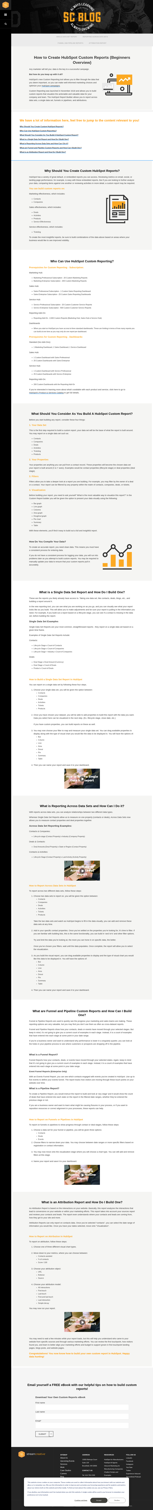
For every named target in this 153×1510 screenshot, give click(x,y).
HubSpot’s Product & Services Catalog (46, 393)
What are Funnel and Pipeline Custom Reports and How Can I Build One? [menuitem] (51, 148)
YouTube (129, 1467)
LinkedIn (129, 1458)
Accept (98, 1500)
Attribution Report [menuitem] (97, 43)
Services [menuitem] (63, 1464)
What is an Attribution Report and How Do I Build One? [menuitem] (43, 152)
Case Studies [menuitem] (65, 1470)
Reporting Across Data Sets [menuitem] (95, 37)
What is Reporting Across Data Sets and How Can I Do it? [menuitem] (44, 144)
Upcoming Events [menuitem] (67, 1461)
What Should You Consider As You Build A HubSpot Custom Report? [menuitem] (49, 135)
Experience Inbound (133, 1474)
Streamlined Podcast (133, 1477)
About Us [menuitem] (64, 1458)
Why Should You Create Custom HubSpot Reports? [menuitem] (42, 127)
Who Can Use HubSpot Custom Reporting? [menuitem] (38, 131)
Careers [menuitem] (63, 1474)
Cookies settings (80, 1500)
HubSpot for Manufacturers (113, 1459)
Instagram (129, 1464)
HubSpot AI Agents (110, 1463)
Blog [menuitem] (62, 1477)
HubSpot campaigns (51, 86)
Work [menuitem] (62, 1467)
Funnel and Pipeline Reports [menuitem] (70, 43)
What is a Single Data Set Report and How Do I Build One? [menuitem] (44, 139)
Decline (117, 1500)
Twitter (128, 1470)
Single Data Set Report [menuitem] (66, 37)
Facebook (129, 1461)
